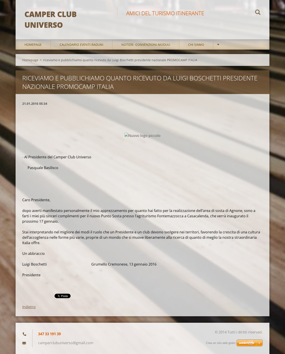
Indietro (29, 306)
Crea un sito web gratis (221, 343)
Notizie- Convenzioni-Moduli (145, 44)
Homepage (33, 44)
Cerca (258, 13)
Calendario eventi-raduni (81, 44)
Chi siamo (196, 44)
